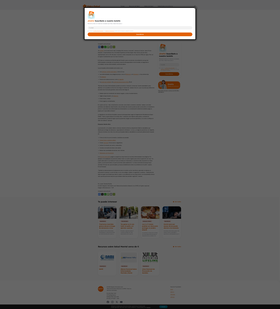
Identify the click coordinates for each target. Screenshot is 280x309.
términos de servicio (109, 31)
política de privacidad (98, 31)
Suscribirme (140, 34)
